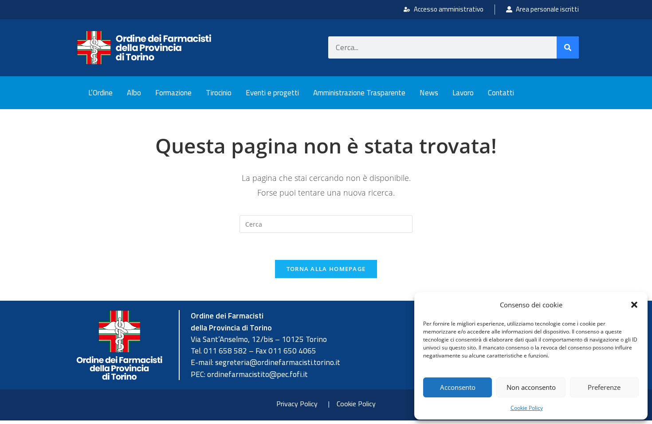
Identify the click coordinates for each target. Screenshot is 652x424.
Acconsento (457, 387)
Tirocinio (219, 92)
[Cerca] (568, 47)
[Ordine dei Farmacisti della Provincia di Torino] (144, 47)
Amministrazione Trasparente (359, 92)
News (429, 92)
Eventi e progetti (272, 92)
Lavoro (463, 92)
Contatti (501, 92)
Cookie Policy (527, 408)
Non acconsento (531, 387)
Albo (134, 92)
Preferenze (604, 387)
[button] (634, 304)
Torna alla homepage (326, 269)
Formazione (173, 92)
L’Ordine (100, 92)
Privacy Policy (297, 403)
